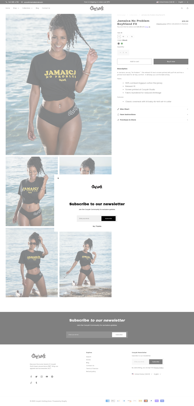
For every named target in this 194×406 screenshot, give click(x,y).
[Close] (58, 178)
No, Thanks (97, 226)
